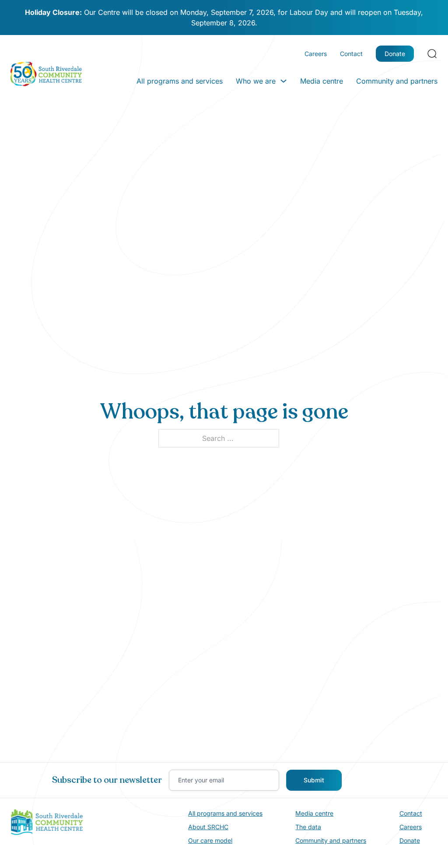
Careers (315, 53)
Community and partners (397, 81)
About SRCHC (208, 827)
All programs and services (179, 81)
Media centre (321, 81)
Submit (314, 780)
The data (308, 827)
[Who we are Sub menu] (283, 80)
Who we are (256, 81)
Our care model (210, 840)
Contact (351, 53)
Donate (395, 53)
